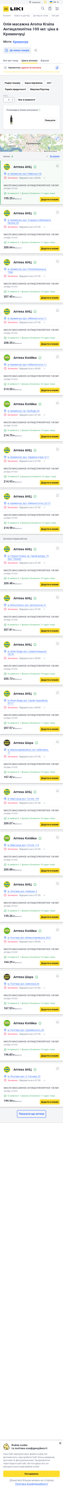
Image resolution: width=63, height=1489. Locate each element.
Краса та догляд (22, 16)
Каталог (7, 16)
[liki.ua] (16, 8)
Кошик (57, 8)
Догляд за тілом (40, 16)
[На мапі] (57, 138)
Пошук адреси (5, 68)
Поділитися (35, 50)
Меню (6, 9)
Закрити (60, 1443)
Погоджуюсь (31, 1474)
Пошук (43, 8)
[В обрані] (57, 166)
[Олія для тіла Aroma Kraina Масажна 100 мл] (11, 119)
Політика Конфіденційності (31, 1483)
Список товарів (50, 8)
